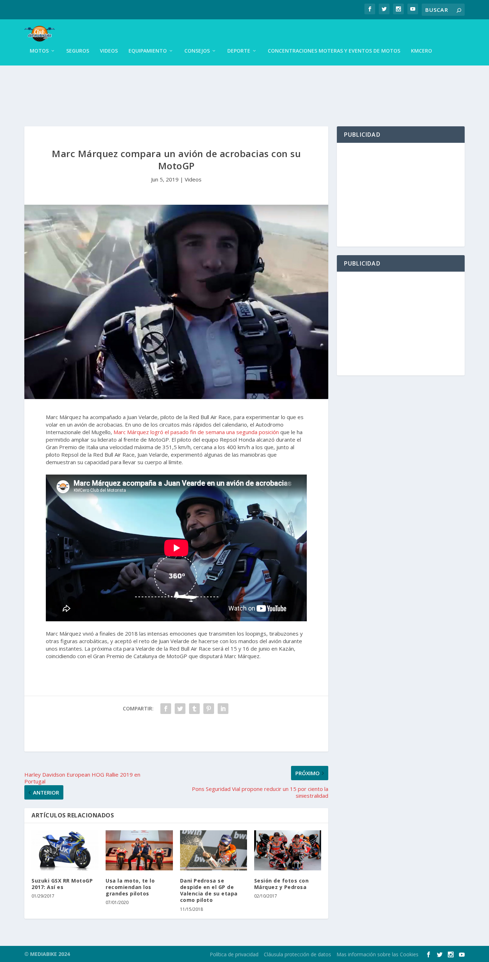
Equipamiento (148, 51)
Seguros (77, 51)
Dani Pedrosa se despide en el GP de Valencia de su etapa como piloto (209, 890)
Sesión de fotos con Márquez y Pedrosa (281, 883)
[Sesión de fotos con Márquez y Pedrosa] (287, 850)
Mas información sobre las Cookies (377, 954)
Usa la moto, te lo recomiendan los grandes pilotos (130, 887)
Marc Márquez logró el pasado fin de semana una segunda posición (196, 432)
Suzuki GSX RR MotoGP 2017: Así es (62, 883)
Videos (109, 51)
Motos (39, 51)
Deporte (238, 51)
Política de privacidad (234, 954)
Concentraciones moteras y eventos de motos (334, 51)
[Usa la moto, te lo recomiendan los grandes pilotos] (139, 850)
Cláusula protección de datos (297, 954)
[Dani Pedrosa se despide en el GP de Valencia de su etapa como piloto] (213, 850)
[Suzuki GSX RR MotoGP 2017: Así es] (65, 850)
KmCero (421, 51)
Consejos (197, 51)
